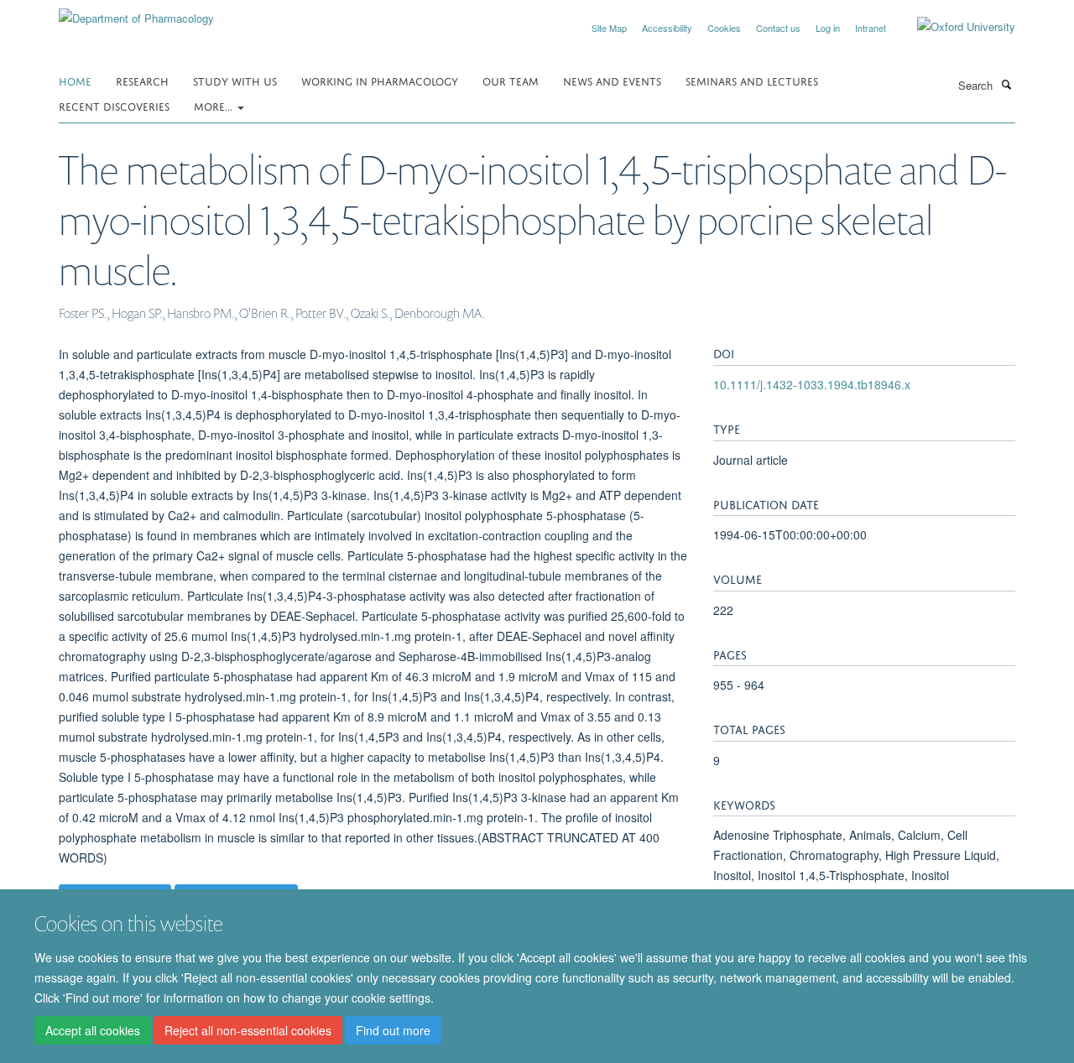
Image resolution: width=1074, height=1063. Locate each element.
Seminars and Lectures (752, 80)
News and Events (612, 80)
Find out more (393, 1030)
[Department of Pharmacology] (136, 12)
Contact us (778, 27)
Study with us (235, 80)
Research (142, 80)
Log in (828, 27)
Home (75, 80)
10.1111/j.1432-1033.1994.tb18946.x (811, 384)
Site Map (609, 27)
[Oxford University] (953, 27)
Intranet (870, 27)
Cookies (724, 27)
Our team (510, 80)
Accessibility (667, 27)
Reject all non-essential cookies (247, 1030)
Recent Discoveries (114, 105)
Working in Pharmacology (379, 80)
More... (215, 105)
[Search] (1006, 84)
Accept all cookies (92, 1030)
